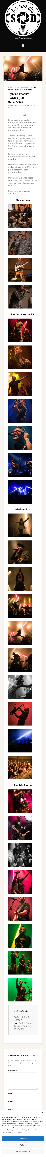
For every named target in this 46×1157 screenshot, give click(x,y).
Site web (11, 1109)
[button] (42, 1113)
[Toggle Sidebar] (23, 46)
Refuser (23, 1145)
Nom (10, 1093)
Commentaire (13, 1071)
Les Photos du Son (15, 105)
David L (10, 108)
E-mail (11, 1101)
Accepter (23, 1139)
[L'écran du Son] (23, 36)
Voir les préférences (23, 1151)
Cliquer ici (18, 1014)
